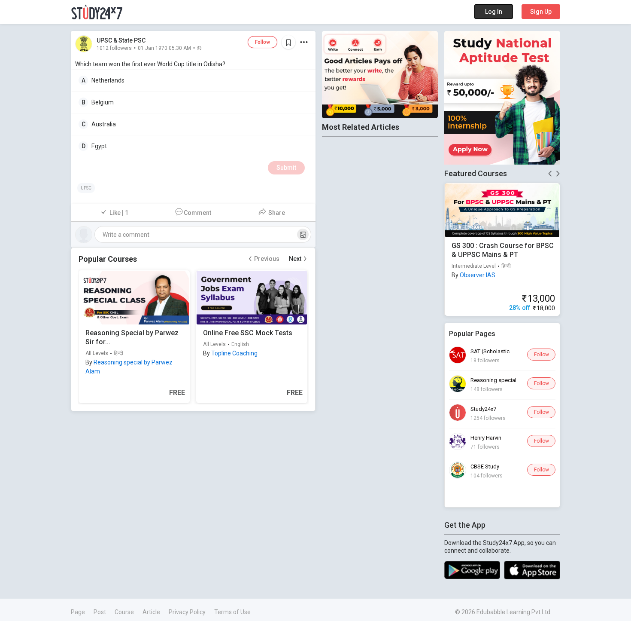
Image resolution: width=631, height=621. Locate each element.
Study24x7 (483, 409)
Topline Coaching (234, 353)
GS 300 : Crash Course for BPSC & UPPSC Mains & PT (503, 250)
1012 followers (114, 47)
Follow (262, 42)
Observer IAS (477, 275)
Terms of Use (232, 612)
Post (100, 612)
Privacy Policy (187, 612)
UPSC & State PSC (121, 40)
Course (124, 612)
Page (78, 612)
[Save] (288, 42)
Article (151, 612)
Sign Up (541, 11)
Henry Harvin (485, 437)
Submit (286, 167)
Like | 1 (118, 212)
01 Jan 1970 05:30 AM (164, 47)
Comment (197, 212)
